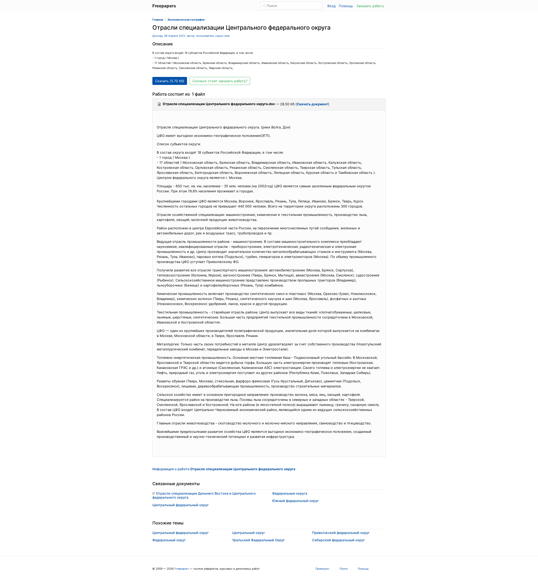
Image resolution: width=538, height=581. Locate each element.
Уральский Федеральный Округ (258, 540)
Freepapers (181, 568)
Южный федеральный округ (295, 501)
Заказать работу (370, 6)
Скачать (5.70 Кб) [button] (169, 81)
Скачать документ (312, 104)
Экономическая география (185, 19)
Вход (331, 6)
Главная (157, 19)
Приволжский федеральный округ (341, 533)
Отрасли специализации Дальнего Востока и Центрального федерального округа (204, 495)
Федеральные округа (289, 493)
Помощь (346, 6)
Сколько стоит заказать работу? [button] (220, 81)
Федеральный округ (169, 540)
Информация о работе (223, 469)
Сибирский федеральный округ (338, 540)
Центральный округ (248, 533)
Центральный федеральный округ (180, 505)
